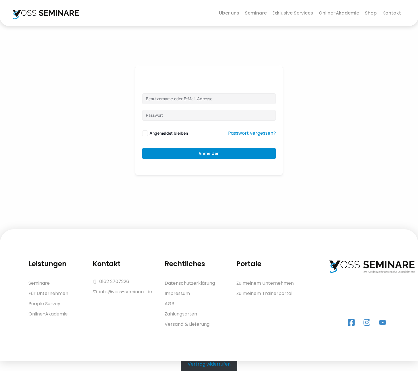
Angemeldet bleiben (169, 133)
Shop (371, 13)
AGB (169, 303)
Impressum (177, 293)
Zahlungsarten (181, 314)
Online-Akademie (339, 13)
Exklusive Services (292, 13)
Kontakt (391, 13)
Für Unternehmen (48, 293)
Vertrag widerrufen (209, 364)
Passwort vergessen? (252, 133)
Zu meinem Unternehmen (265, 283)
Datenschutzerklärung (190, 283)
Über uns (229, 13)
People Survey (44, 303)
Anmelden (209, 153)
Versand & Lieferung (187, 324)
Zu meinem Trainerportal (264, 293)
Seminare (256, 13)
